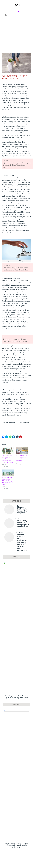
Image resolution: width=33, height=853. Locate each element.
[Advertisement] (16, 34)
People (17, 519)
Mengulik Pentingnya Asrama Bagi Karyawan (22, 510)
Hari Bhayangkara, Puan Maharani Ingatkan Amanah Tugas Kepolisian (16, 697)
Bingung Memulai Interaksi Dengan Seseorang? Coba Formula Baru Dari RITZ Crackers (16, 845)
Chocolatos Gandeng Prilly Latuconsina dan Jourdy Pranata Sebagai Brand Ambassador (22, 542)
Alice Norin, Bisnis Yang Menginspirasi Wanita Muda (23, 524)
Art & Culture (19, 533)
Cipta (16, 505)
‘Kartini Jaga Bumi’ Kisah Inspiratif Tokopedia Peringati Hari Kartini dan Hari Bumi (7, 481)
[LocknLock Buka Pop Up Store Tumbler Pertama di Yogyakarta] (22, 450)
